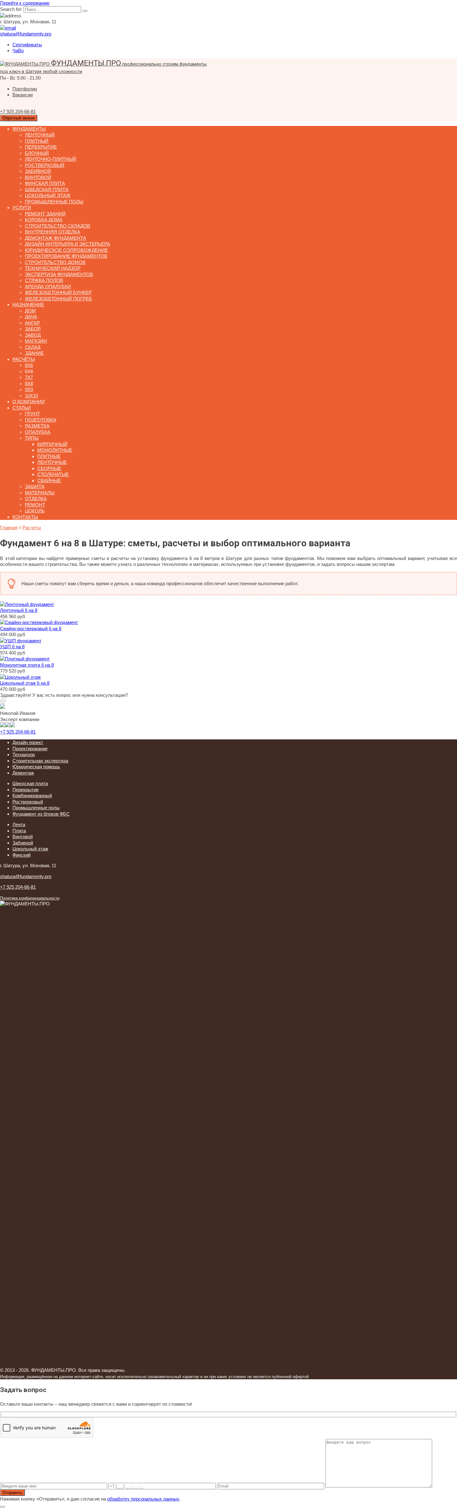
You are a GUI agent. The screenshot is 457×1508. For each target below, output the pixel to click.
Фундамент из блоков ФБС (41, 813)
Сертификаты (27, 44)
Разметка (37, 425)
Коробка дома (43, 219)
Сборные (49, 468)
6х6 (29, 365)
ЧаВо (18, 50)
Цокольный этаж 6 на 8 (24, 683)
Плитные (49, 456)
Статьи (21, 407)
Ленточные (52, 462)
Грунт (32, 413)
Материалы (39, 492)
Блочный (37, 153)
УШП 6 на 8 (12, 646)
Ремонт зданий (45, 213)
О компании (28, 401)
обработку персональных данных (143, 1498)
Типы (32, 438)
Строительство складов (57, 226)
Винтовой (38, 177)
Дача (31, 316)
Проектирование (30, 748)
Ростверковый (44, 165)
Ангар (32, 323)
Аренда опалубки (48, 286)
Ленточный (40, 134)
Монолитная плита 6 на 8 (27, 665)
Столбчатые (53, 474)
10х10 (31, 395)
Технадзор (23, 754)
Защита (34, 486)
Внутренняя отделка (52, 231)
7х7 (29, 377)
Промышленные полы (54, 201)
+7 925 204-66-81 (18, 731)
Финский (21, 855)
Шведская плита (46, 189)
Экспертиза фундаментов (59, 274)
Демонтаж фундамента (55, 238)
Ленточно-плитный (50, 159)
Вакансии (22, 94)
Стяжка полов (44, 280)
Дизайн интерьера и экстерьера (67, 244)
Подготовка (40, 420)
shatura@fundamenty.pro (25, 876)
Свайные (49, 480)
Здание (34, 353)
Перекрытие (41, 147)
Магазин (36, 341)
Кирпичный (52, 444)
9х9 (29, 389)
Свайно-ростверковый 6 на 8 (30, 628)
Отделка (36, 498)
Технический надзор (53, 268)
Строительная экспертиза (40, 760)
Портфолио (24, 88)
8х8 (29, 383)
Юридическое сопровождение (66, 250)
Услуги (21, 207)
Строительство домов (55, 262)
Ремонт (35, 504)
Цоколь (35, 510)
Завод (33, 335)
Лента (18, 824)
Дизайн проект (27, 742)
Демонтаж (23, 772)
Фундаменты (29, 129)
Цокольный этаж (48, 195)
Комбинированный (32, 795)
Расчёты (23, 359)
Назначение (28, 304)
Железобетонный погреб (58, 298)
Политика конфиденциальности (29, 898)
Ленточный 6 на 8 (18, 610)
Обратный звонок (18, 118)
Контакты (25, 517)
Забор (33, 328)
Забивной (38, 171)
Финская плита (45, 183)
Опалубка (37, 432)
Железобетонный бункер (58, 292)
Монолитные (54, 450)
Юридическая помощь (36, 766)
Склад (32, 347)
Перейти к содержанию (24, 3)
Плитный (36, 141)
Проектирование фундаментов (66, 256)
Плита (19, 830)
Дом (30, 310)
